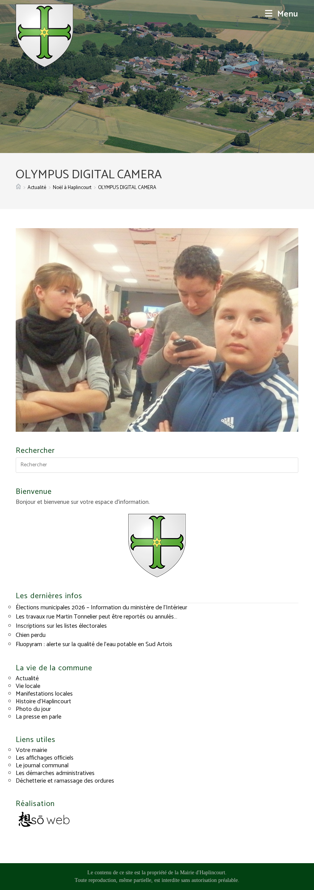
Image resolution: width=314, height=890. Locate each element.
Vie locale (28, 686)
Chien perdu (31, 635)
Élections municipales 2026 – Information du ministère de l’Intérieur (101, 607)
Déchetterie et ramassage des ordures (65, 781)
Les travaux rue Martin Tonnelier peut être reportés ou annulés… (96, 617)
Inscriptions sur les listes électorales (61, 626)
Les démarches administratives (55, 773)
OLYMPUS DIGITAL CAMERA (127, 188)
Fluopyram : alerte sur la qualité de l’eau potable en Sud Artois (94, 644)
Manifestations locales (44, 694)
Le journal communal (42, 765)
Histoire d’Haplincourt (43, 701)
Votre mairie (31, 750)
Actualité (27, 678)
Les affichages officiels (45, 758)
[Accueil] (18, 188)
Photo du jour (33, 709)
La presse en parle (38, 717)
